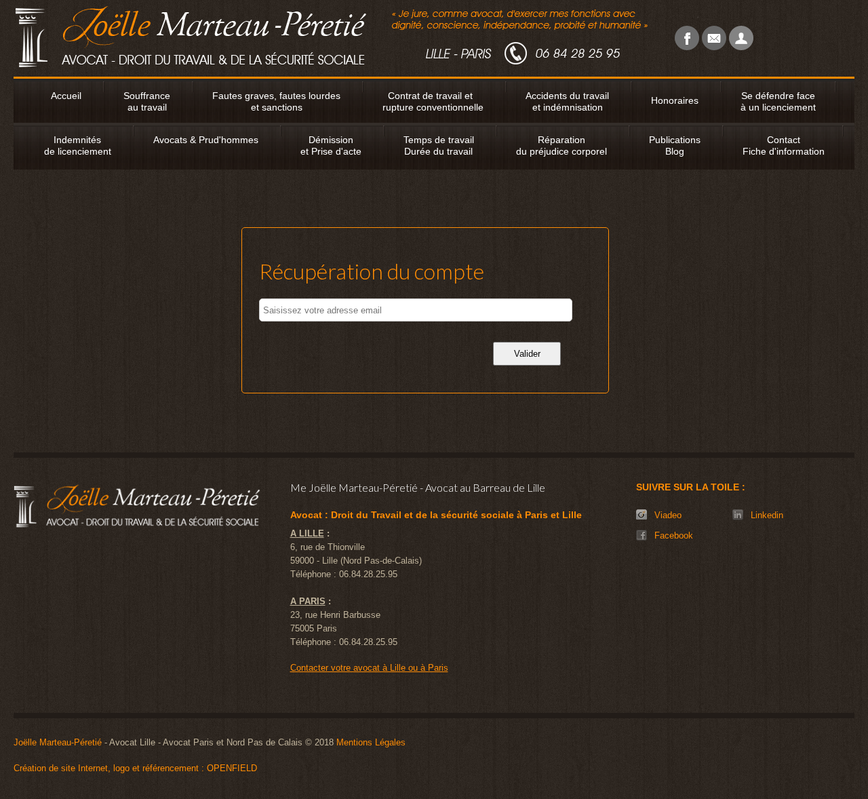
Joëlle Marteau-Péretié (58, 742)
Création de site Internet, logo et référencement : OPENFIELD (135, 768)
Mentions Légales (371, 742)
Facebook (673, 535)
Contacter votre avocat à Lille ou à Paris (369, 668)
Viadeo (668, 515)
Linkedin (767, 515)
